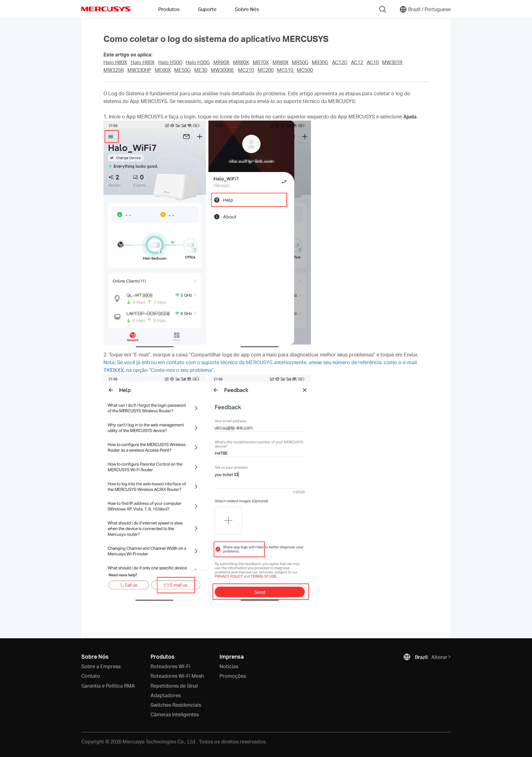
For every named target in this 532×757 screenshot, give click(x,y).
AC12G (339, 62)
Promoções (233, 676)
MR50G (300, 62)
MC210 (246, 70)
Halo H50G (170, 62)
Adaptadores (166, 695)
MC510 (285, 70)
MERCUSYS (106, 8)
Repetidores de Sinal (174, 686)
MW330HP (139, 70)
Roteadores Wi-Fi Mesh (177, 676)
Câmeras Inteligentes (175, 714)
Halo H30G (198, 62)
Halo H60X (143, 62)
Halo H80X (115, 62)
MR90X (221, 62)
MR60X (280, 62)
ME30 (200, 70)
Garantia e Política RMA (108, 686)
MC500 (305, 70)
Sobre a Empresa (101, 666)
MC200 (266, 70)
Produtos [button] (168, 9)
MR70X (261, 62)
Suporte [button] (207, 9)
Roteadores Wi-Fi (170, 666)
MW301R (392, 62)
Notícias (229, 666)
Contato (90, 676)
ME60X (163, 70)
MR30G (320, 62)
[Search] (382, 9)
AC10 (373, 62)
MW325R (113, 70)
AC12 (357, 62)
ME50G (182, 70)
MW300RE (222, 70)
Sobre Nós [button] (247, 9)
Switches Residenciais (176, 705)
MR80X (241, 62)
